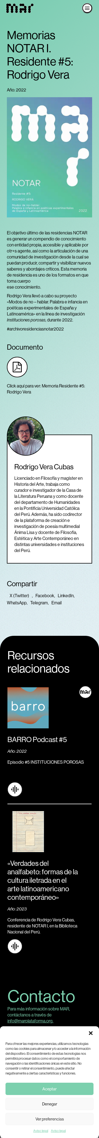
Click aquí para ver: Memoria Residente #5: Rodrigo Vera (46, 389)
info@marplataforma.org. (30, 1021)
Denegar (49, 1104)
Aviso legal (40, 1131)
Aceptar (49, 1088)
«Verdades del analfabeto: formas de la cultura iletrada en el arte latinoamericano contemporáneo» (42, 880)
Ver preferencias (49, 1119)
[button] (91, 1033)
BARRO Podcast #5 (37, 739)
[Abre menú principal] (87, 8)
